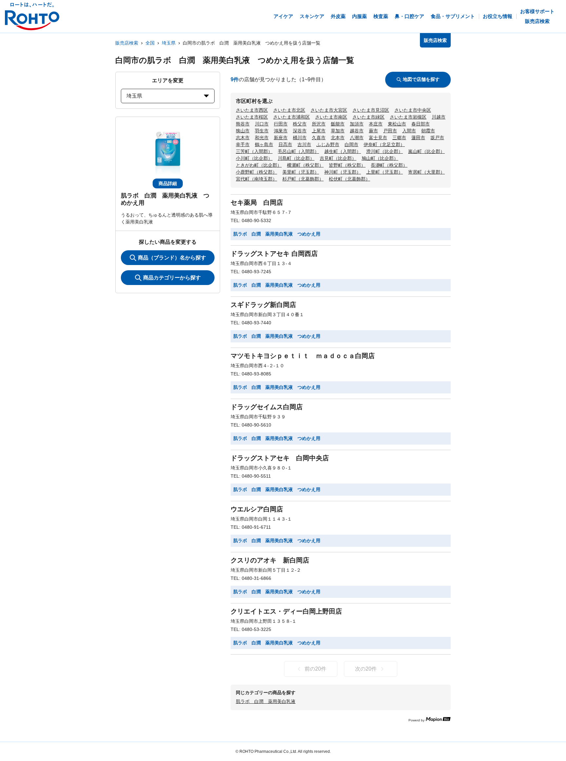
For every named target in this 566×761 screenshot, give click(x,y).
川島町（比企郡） (296, 158)
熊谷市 (243, 123)
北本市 (338, 137)
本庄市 (376, 123)
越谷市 (357, 130)
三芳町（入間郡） (254, 151)
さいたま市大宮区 (329, 110)
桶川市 (300, 137)
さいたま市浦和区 (291, 117)
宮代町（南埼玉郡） (256, 178)
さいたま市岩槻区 (408, 117)
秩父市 (300, 123)
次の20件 (366, 669)
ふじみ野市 (327, 144)
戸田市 (390, 130)
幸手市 (243, 144)
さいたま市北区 (289, 110)
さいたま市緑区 (368, 117)
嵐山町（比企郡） (426, 151)
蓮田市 (418, 137)
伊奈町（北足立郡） (384, 144)
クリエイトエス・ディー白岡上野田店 (286, 611)
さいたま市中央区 (412, 110)
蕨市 (373, 130)
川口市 (262, 123)
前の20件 (315, 669)
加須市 (357, 123)
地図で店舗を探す (421, 79)
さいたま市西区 (252, 110)
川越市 (438, 117)
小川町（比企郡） (254, 158)
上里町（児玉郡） (384, 172)
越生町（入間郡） (342, 151)
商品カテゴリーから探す (172, 277)
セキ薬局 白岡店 (257, 202)
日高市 (285, 144)
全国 (150, 43)
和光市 (262, 137)
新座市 (281, 137)
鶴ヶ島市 (264, 144)
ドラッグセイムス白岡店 (267, 406)
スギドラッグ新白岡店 (263, 304)
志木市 (243, 137)
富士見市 (378, 137)
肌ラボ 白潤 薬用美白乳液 (265, 701)
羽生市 (262, 130)
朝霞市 (428, 130)
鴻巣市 (281, 130)
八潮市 (357, 137)
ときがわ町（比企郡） (259, 165)
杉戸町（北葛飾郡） (303, 178)
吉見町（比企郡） (338, 158)
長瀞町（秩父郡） (389, 165)
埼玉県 (169, 43)
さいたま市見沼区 (370, 110)
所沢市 (319, 123)
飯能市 (338, 123)
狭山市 (243, 130)
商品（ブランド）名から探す (172, 257)
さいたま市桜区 (252, 117)
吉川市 (304, 144)
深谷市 (300, 130)
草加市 (338, 130)
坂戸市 (437, 137)
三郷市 (399, 137)
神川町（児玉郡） (342, 172)
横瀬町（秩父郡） (305, 165)
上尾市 (319, 130)
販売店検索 (126, 43)
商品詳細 (168, 183)
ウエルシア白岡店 (257, 509)
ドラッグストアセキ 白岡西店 (274, 253)
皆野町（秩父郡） (347, 165)
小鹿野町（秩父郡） (256, 172)
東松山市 (397, 123)
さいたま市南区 (331, 117)
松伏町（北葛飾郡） (349, 178)
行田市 (281, 123)
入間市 (409, 130)
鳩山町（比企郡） (380, 158)
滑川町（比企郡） (384, 151)
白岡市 (351, 144)
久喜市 (319, 137)
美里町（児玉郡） (300, 172)
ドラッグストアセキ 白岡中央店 (280, 458)
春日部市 (420, 123)
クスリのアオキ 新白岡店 (270, 560)
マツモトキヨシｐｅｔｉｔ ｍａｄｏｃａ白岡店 (303, 355)
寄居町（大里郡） (426, 172)
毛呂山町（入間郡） (298, 151)
